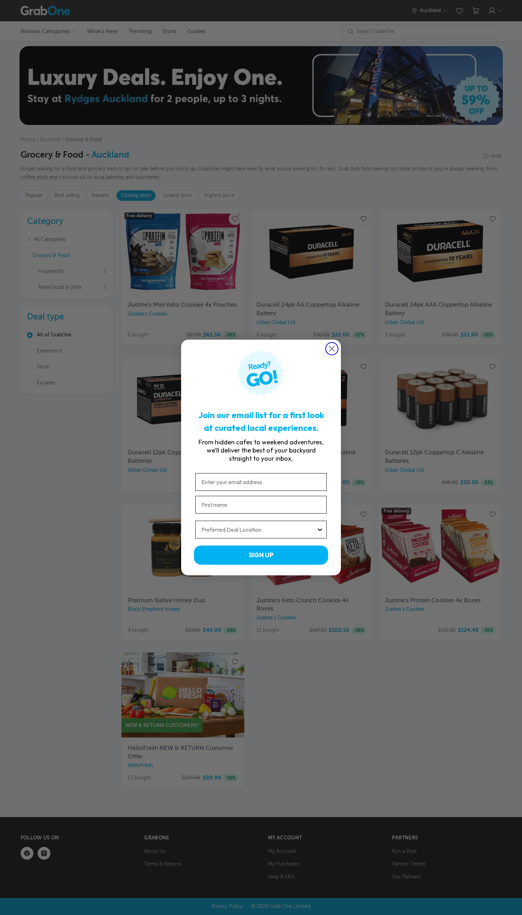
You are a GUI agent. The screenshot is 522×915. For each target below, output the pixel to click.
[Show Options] (319, 529)
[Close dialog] (332, 349)
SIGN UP (261, 555)
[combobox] (258, 529)
